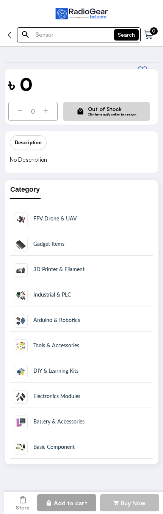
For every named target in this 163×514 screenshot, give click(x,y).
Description (28, 142)
